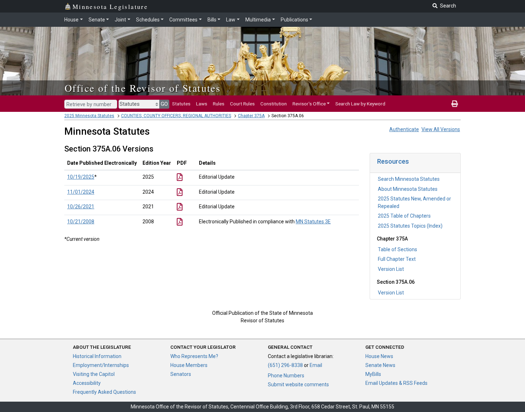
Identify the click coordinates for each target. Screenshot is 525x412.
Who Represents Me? (194, 356)
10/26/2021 (80, 206)
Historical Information (97, 356)
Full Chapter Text (397, 259)
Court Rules (242, 103)
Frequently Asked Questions (104, 392)
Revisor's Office (309, 103)
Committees (183, 20)
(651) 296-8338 (285, 365)
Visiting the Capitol (94, 374)
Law (230, 20)
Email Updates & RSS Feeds (396, 383)
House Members (189, 365)
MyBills (373, 374)
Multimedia (258, 20)
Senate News (380, 365)
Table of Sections (397, 249)
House (71, 20)
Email (316, 365)
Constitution (273, 103)
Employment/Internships (101, 365)
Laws (201, 103)
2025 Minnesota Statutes (89, 115)
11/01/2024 (80, 192)
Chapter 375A (251, 115)
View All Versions (440, 129)
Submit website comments (298, 384)
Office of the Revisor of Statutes (143, 88)
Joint (120, 20)
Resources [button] (393, 161)
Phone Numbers (286, 375)
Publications (294, 20)
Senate (97, 20)
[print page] (455, 103)
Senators (180, 374)
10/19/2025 (80, 177)
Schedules (148, 20)
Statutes (181, 103)
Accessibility (87, 383)
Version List (391, 269)
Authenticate (404, 129)
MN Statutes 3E (313, 221)
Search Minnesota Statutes (409, 179)
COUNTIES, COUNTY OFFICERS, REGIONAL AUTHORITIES (176, 115)
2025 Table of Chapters (404, 216)
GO (164, 104)
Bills (212, 20)
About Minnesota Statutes (408, 189)
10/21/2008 (80, 221)
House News (379, 356)
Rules (218, 103)
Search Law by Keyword (360, 103)
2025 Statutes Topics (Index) (410, 226)
